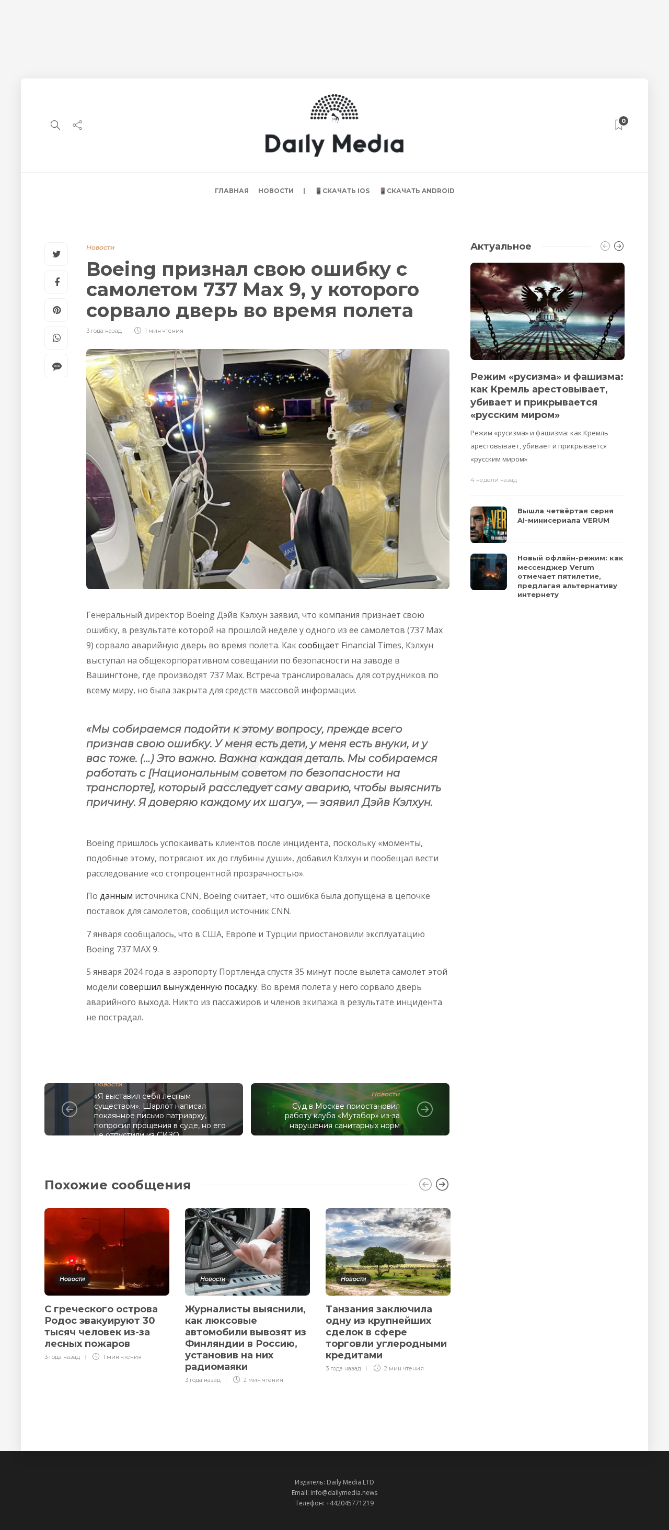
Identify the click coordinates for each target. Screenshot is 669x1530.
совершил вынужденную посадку (188, 987)
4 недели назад (493, 479)
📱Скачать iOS (342, 191)
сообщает (318, 645)
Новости (276, 191)
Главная (232, 191)
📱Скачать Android (417, 191)
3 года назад (104, 330)
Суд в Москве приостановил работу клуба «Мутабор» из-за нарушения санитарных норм (342, 1115)
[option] (107, 1283)
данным (116, 896)
